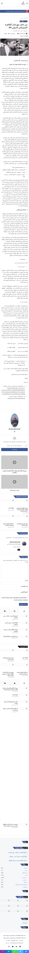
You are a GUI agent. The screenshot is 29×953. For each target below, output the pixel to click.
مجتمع (25, 882)
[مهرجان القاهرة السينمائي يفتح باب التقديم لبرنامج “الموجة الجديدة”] (21, 503)
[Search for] (27, 4)
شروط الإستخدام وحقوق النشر (16, 942)
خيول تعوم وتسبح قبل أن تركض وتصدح (22, 524)
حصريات (25, 21)
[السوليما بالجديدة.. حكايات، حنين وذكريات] (23, 618)
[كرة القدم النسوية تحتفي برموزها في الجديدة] (7, 518)
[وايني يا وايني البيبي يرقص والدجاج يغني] (5, 912)
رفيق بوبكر (25, 922)
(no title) (11, 508)
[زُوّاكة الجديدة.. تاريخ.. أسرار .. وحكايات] (23, 625)
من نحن (7, 942)
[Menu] (2, 4)
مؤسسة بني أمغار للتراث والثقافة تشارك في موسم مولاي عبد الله (8, 674)
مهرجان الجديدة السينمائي (21, 884)
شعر (26, 870)
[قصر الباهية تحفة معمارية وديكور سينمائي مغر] (5, 907)
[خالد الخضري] (23, 3)
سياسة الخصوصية (14, 940)
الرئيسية (21, 940)
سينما (21, 18)
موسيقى (25, 887)
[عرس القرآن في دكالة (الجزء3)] (23, 638)
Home (24, 18)
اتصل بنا (8, 940)
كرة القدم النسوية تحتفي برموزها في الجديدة (15, 11)
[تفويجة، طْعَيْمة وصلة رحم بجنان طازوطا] (23, 632)
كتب (26, 875)
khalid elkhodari (21, 33)
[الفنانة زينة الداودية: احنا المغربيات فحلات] (23, 912)
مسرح (24, 880)
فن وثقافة (24, 872)
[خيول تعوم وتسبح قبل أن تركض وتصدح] (21, 518)
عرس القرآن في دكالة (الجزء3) (10, 636)
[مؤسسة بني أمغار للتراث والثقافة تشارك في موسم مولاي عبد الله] (7, 667)
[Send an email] (17, 33)
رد (18, 549)
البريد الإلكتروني (24, 586)
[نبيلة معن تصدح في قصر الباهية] (14, 912)
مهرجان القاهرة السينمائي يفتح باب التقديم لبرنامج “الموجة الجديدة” (22, 509)
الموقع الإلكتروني (24, 592)
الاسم (26, 580)
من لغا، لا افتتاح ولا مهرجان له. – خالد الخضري (15, 537)
